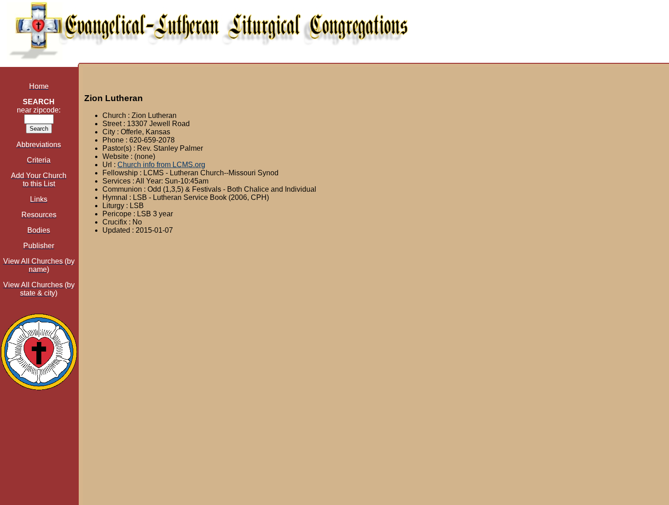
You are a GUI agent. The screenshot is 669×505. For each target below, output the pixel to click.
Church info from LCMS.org (161, 164)
